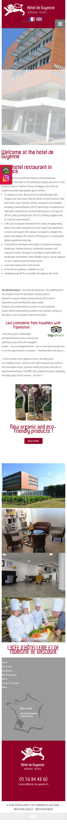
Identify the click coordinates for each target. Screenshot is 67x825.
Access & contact (10, 683)
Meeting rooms (9, 674)
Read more (16, 441)
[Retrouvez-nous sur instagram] (6, 179)
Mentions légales (23, 809)
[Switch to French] (32, 816)
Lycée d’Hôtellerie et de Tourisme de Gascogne (34, 805)
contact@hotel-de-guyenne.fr (33, 784)
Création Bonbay (44, 809)
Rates (4, 678)
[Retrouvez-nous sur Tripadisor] (6, 171)
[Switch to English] (35, 816)
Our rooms (7, 666)
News (4, 687)
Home (5, 662)
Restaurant (7, 670)
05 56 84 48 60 (33, 779)
